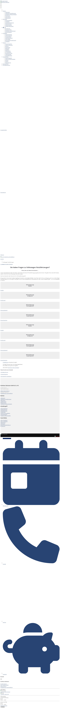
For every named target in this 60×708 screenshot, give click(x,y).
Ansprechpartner (8, 34)
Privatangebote (8, 36)
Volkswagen (7, 12)
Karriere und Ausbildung (5, 413)
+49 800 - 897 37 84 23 (5, 691)
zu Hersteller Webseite (6, 264)
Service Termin (5, 63)
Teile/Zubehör (8, 51)
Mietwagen (7, 48)
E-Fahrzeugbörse (8, 35)
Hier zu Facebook (3, 420)
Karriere (6, 60)
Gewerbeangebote (8, 38)
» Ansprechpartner (4, 374)
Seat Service (7, 15)
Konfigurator (3, 300)
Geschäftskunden (8, 55)
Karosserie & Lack (8, 53)
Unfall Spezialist (8, 54)
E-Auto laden (7, 39)
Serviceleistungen (3, 411)
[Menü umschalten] (0, 7)
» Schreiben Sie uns (4, 372)
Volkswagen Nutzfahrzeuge (10, 13)
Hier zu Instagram (4, 421)
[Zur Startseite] (4, 2)
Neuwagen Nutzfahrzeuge (10, 31)
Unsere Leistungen (9, 45)
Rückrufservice (8, 62)
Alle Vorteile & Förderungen (10, 40)
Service (4, 42)
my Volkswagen (8, 52)
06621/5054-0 (3, 686)
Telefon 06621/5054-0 (4, 391)
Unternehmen (5, 56)
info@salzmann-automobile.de (6, 393)
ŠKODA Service (3, 402)
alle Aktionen (7, 28)
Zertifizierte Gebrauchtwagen (11, 14)
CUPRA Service (3, 401)
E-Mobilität (5, 33)
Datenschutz (2, 422)
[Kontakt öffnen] (4, 1)
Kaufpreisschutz (8, 24)
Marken (4, 11)
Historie (6, 61)
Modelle (2, 290)
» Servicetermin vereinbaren (5, 376)
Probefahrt (7, 21)
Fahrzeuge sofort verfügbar (13, 367)
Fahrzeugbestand (8, 20)
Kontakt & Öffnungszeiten (5, 415)
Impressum (2, 423)
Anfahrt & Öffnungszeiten (10, 59)
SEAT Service (2, 400)
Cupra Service (8, 16)
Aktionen (7, 46)
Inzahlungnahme (8, 25)
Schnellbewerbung (6, 65)
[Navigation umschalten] (0, 4)
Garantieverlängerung (9, 22)
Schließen (2, 706)
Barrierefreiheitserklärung (5, 425)
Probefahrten (5, 362)
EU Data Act (2, 426)
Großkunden (3, 412)
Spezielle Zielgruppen (9, 26)
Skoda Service (8, 18)
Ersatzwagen (7, 47)
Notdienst (7, 49)
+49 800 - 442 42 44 (4, 694)
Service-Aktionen (8, 32)
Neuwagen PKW (8, 29)
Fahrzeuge (5, 19)
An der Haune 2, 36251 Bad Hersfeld (4, 684)
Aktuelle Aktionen (3, 409)
